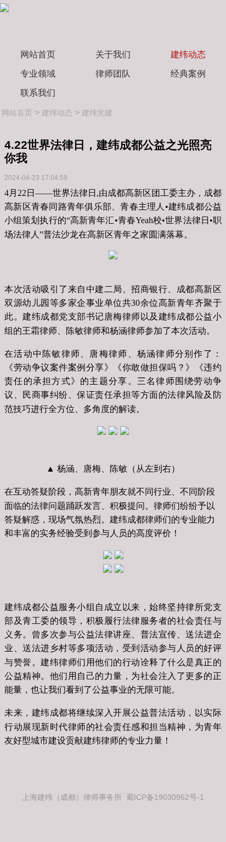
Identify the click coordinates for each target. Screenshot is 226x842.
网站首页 (37, 54)
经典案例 (188, 73)
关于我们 (113, 54)
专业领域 (37, 73)
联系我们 (37, 92)
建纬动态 (188, 54)
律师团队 (113, 73)
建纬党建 (97, 112)
